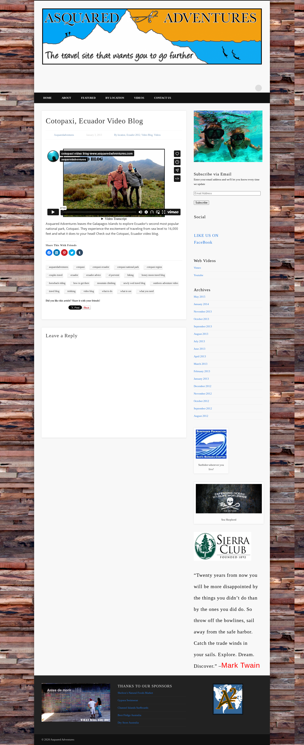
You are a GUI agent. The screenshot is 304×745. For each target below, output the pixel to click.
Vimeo (233, 88)
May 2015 (199, 296)
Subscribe (201, 202)
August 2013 (201, 333)
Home (47, 97)
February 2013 (202, 371)
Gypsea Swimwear (128, 700)
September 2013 (203, 326)
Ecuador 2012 (133, 135)
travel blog (54, 291)
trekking (71, 291)
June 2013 (199, 348)
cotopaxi (80, 267)
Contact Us (162, 97)
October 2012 (201, 401)
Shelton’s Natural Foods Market (135, 692)
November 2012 (203, 393)
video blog (89, 291)
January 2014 (201, 304)
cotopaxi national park (128, 267)
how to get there (81, 283)
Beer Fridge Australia (129, 715)
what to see (125, 291)
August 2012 (201, 415)
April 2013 (200, 356)
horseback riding (57, 283)
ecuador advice (93, 275)
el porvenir (114, 275)
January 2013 (201, 378)
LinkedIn (250, 88)
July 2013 (199, 341)
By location (114, 97)
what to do (107, 291)
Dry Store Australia (128, 722)
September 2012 (203, 408)
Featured (88, 97)
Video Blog (147, 135)
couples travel (55, 275)
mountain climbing (106, 283)
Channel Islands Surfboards (133, 707)
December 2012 (202, 386)
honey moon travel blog (153, 275)
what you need (146, 291)
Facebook (216, 88)
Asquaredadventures (64, 135)
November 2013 (203, 311)
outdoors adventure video (165, 283)
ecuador (74, 275)
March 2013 (200, 363)
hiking (130, 275)
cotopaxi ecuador (101, 267)
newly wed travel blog (134, 283)
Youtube (198, 275)
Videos (139, 97)
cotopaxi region (154, 267)
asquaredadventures (58, 267)
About (66, 97)
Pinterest (224, 88)
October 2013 (201, 319)
